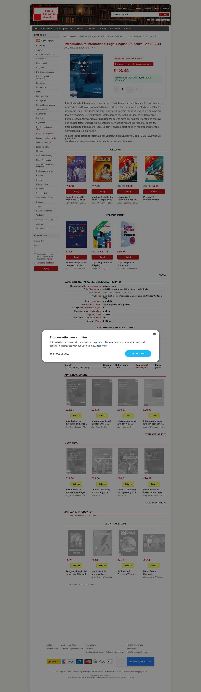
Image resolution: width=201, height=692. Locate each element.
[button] (59, 353)
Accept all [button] (138, 353)
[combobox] (154, 333)
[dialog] (100, 346)
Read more (101, 345)
